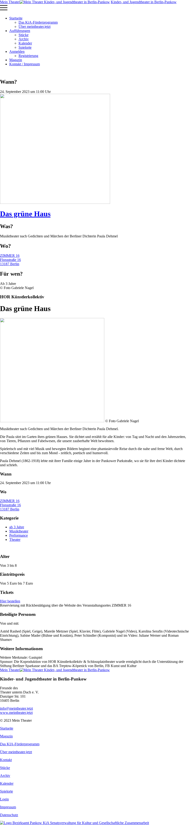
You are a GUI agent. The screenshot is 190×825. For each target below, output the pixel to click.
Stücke (23, 35)
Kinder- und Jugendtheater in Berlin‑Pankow (144, 2)
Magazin (15, 60)
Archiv (24, 39)
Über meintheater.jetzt (35, 26)
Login (4, 799)
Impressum (8, 807)
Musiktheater (18, 531)
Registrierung (28, 56)
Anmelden (17, 52)
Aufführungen (19, 31)
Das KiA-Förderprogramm (38, 22)
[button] (95, 8)
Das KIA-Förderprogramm (19, 744)
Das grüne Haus (25, 214)
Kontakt (6, 760)
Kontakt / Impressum (24, 64)
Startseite (15, 18)
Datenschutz (9, 815)
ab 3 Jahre (16, 527)
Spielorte (25, 47)
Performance (18, 535)
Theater (14, 540)
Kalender (25, 43)
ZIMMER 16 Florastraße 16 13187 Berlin (10, 260)
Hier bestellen (10, 601)
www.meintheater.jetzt (16, 710)
